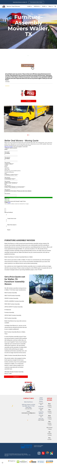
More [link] (50, 6)
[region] (28, 2)
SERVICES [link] (36, 6)
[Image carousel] (28, 120)
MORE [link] (43, 6)
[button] (55, 6)
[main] (28, 25)
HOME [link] (29, 6)
